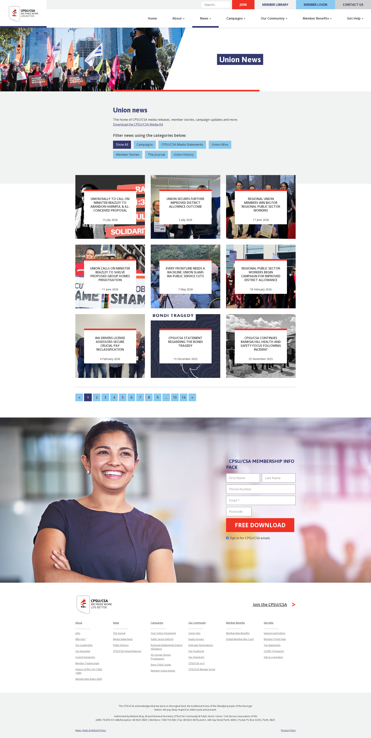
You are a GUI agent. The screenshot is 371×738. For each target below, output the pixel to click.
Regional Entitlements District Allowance (166, 647)
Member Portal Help (275, 639)
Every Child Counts (161, 664)
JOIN (243, 5)
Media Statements (123, 639)
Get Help (268, 622)
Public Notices (120, 645)
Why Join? (80, 639)
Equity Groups (196, 639)
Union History (184, 154)
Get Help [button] (354, 18)
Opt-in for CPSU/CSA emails (250, 538)
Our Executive (82, 651)
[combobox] (215, 5)
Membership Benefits (237, 633)
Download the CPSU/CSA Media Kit (138, 124)
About (78, 622)
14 (183, 397)
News (116, 622)
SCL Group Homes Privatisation (161, 656)
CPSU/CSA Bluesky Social (201, 669)
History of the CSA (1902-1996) (89, 671)
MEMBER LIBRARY (275, 5)
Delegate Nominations (200, 645)
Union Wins (220, 144)
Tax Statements (272, 645)
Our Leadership (84, 645)
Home (152, 18)
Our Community (197, 622)
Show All (122, 144)
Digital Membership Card (240, 639)
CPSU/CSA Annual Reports (127, 651)
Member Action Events (163, 670)
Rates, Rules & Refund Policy (90, 730)
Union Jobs (194, 633)
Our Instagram (196, 657)
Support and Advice (274, 633)
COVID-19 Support (274, 651)
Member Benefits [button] (316, 18)
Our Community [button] (273, 18)
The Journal (156, 154)
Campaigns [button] (234, 18)
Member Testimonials (87, 663)
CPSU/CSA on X (196, 663)
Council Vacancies (85, 657)
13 (175, 397)
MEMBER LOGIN (315, 5)
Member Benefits (235, 622)
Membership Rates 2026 (88, 679)
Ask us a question (273, 657)
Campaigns (145, 144)
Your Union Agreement (163, 633)
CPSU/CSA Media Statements (182, 144)
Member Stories (127, 154)
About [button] (177, 18)
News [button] (204, 18)
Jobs (77, 633)
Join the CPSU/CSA (270, 604)
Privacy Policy (288, 730)
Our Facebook (196, 651)
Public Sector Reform (162, 639)
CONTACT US (353, 5)
